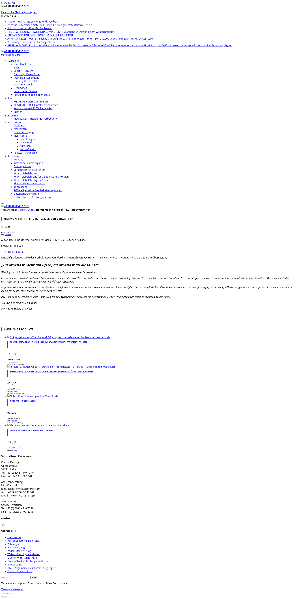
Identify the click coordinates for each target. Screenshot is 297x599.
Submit (35, 577)
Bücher (18, 112)
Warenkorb (20, 129)
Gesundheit (20, 88)
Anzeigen (12, 115)
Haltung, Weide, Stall (26, 81)
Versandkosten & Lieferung (29, 169)
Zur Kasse (19, 125)
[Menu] (2, 203)
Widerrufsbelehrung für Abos (31, 180)
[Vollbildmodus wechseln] (5, 593)
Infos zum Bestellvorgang (28, 163)
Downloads (26, 142)
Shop (10, 98)
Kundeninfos (14, 156)
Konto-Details (28, 149)
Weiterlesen (63, 425)
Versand (8, 235)
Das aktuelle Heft (23, 64)
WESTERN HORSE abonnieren (31, 101)
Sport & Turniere (23, 71)
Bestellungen (27, 139)
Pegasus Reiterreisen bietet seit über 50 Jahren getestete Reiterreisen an (49, 25)
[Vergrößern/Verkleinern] (2, 593)
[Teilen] (8, 593)
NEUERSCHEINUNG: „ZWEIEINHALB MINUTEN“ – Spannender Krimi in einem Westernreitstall (61, 31)
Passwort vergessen (25, 152)
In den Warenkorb (99, 337)
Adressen (25, 146)
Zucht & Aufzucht (24, 84)
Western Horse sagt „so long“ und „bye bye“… (33, 21)
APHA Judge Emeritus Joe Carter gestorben (32, 42)
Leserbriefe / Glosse (25, 91)
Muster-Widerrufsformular (29, 183)
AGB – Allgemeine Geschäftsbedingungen (38, 190)
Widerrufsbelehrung (25, 173)
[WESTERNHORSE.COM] (15, 51)
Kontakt (18, 159)
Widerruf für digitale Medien (23, 554)
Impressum (20, 187)
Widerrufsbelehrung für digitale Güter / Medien (41, 176)
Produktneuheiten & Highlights (32, 94)
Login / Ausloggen (24, 132)
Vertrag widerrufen (12, 589)
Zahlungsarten (22, 166)
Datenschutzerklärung (27, 193)
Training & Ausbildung (26, 77)
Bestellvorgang (16, 547)
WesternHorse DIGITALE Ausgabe (33, 108)
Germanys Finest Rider (27, 74)
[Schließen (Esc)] (12, 593)
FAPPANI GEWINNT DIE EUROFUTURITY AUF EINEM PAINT (40, 35)
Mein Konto (14, 122)
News (17, 67)
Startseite (13, 60)
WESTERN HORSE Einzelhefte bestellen (36, 105)
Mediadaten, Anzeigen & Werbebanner (36, 118)
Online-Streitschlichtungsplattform (34, 197)
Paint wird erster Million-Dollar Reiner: (29, 28)
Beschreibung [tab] (15, 251)
